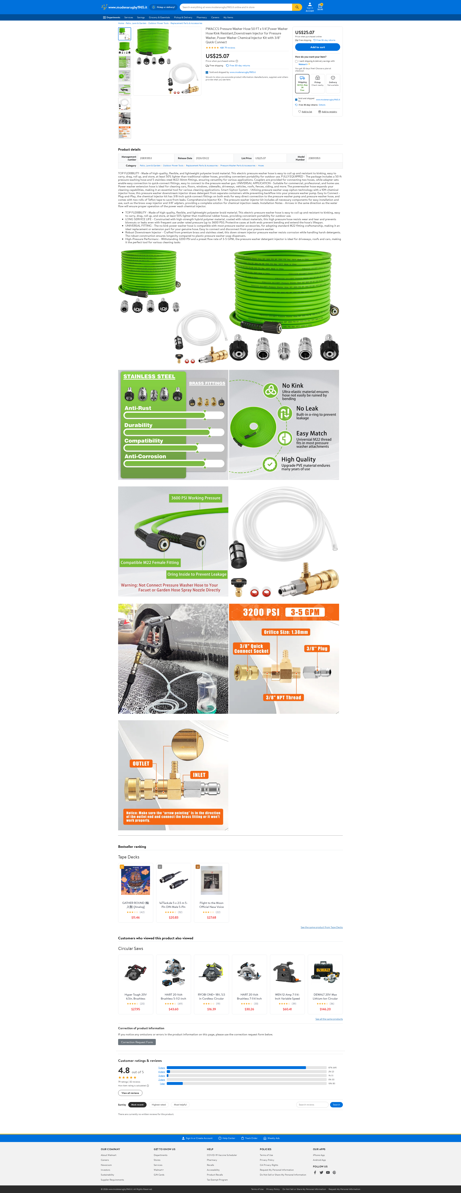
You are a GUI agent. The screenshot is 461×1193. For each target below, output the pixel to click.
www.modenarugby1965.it (243, 72)
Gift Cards (159, 1174)
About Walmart (108, 1155)
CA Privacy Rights (269, 1165)
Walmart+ (159, 1169)
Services (128, 17)
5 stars (161, 1067)
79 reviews (230, 47)
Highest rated (159, 1104)
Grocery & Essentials (159, 17)
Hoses (261, 165)
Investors (105, 1169)
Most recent (137, 1104)
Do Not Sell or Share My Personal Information (283, 1174)
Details (322, 105)
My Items (228, 17)
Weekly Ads (273, 1138)
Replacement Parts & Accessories (186, 23)
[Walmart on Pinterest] (334, 1172)
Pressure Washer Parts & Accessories (237, 165)
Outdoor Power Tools (158, 23)
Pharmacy (202, 17)
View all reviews (130, 1093)
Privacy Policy (267, 1159)
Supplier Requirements (112, 1179)
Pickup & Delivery (183, 17)
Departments (113, 17)
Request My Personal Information (277, 1169)
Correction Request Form (137, 1042)
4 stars (161, 1071)
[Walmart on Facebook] (315, 1172)
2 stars (161, 1079)
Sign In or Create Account (199, 1138)
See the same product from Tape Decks (322, 927)
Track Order (251, 1138)
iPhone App (319, 1155)
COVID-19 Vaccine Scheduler (222, 1155)
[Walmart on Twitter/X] (321, 1172)
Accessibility (213, 1169)
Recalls (210, 1165)
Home (121, 23)
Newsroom (106, 1165)
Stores (157, 1159)
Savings (141, 17)
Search (336, 1104)
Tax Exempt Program (217, 1179)
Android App (319, 1159)
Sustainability (107, 1174)
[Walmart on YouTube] (328, 1172)
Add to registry (329, 111)
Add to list (307, 111)
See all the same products (329, 1019)
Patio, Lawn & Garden (136, 23)
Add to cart (317, 47)
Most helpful (180, 1104)
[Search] (297, 7)
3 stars (161, 1075)
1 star (162, 1083)
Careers (215, 17)
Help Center (229, 1138)
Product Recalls (215, 1174)
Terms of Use (266, 1155)
